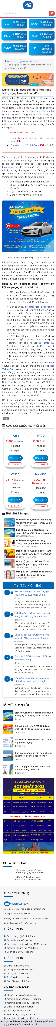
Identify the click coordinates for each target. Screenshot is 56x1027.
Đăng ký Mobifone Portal (20, 1006)
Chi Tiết (14, 464)
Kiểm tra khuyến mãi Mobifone (22, 947)
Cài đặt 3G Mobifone (17, 973)
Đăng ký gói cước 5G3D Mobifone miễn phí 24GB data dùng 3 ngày (32, 727)
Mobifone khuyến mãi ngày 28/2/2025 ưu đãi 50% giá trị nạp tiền (33, 543)
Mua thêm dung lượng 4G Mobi (22, 1018)
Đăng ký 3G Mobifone (18, 965)
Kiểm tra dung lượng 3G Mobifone (24, 998)
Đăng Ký (14, 458)
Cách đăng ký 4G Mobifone (21, 936)
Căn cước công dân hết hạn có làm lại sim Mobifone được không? (33, 754)
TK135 (15, 435)
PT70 (41, 435)
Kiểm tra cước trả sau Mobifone (23, 1002)
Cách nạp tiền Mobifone (19, 1010)
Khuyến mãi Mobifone (27, 61)
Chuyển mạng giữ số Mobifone (22, 995)
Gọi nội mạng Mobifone (19, 981)
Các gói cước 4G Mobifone (20, 940)
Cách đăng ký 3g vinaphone (28, 872)
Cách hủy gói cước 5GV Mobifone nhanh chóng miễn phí (32, 768)
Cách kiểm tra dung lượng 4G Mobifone (27, 944)
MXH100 (40, 474)
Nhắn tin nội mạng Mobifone (21, 1014)
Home (10, 61)
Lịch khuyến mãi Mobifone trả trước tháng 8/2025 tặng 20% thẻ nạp (34, 533)
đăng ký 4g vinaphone (28, 877)
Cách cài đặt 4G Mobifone (20, 951)
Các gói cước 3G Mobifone (20, 969)
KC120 (15, 474)
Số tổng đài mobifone (18, 977)
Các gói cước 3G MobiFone (24, 145)
